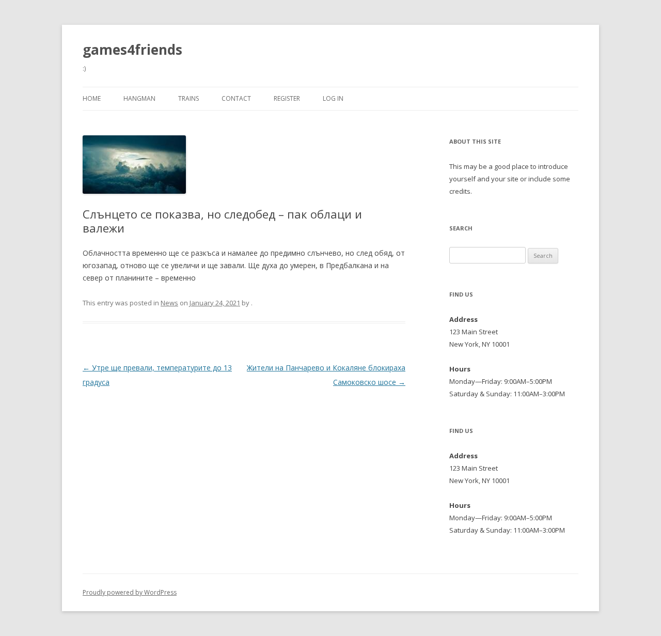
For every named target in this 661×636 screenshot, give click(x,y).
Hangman (139, 98)
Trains (188, 98)
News (169, 302)
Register (287, 98)
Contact (236, 98)
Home (92, 98)
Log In (333, 98)
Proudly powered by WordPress (130, 592)
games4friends (132, 49)
